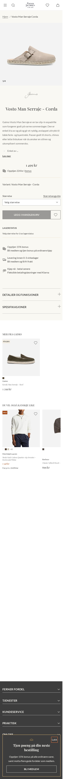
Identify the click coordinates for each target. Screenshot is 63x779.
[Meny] (5, 5)
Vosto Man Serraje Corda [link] (24, 16)
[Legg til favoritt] (55, 215)
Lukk (52, 739)
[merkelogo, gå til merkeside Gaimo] (31, 95)
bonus (28, 170)
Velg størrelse (12, 202)
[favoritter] (47, 5)
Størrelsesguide (52, 195)
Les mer (6, 155)
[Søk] (13, 5)
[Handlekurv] (58, 5)
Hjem (5, 16)
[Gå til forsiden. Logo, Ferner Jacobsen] (30, 5)
